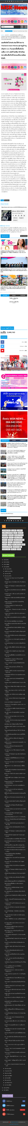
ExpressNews (4, 258)
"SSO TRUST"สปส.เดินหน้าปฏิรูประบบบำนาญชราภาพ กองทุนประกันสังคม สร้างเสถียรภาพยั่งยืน (16, 452)
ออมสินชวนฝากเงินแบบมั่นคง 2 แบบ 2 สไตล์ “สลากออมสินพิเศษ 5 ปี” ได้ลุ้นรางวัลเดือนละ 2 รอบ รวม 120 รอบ (13, 252)
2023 (5, 566)
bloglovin (21, 218)
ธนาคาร (7, 35)
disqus (14, 295)
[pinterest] (9, 1)
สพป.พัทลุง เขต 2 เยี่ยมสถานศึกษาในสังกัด (14, 724)
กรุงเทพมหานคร (4, 276)
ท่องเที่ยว (11, 535)
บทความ (5, 539)
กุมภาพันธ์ (7, 1082)
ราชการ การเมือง (18, 542)
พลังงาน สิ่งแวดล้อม (19, 539)
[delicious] (22, 1)
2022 (5, 1087)
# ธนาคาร (7, 200)
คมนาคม (21, 532)
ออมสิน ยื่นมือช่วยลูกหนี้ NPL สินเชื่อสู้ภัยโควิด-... (15, 881)
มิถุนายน (7, 1073)
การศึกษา (20, 530)
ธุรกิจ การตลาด (18, 537)
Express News (6, 549)
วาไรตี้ (9, 544)
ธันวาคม (7, 569)
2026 (5, 559)
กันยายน (7, 575)
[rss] (16, 1)
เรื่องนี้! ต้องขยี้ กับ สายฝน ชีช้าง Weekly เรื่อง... (15, 845)
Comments (23, 440)
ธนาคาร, (17, 62)
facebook (22, 295)
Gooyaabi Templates (14, 1124)
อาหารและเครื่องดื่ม (7, 546)
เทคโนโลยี (5, 537)
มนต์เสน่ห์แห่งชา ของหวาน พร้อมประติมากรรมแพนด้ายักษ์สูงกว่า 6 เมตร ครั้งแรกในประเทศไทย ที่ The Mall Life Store (13, 288)
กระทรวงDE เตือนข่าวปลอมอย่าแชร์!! (13, 702)
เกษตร (15, 532)
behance (15, 220)
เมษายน (7, 1078)
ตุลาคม (6, 573)
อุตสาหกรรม (16, 546)
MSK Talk (13, 549)
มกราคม (7, 1085)
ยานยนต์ (5, 542)
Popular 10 (5, 440)
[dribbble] (14, 1)
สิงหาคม (7, 1068)
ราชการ (10, 542)
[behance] (18, 1)
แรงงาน (4, 544)
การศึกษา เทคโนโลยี (7, 532)
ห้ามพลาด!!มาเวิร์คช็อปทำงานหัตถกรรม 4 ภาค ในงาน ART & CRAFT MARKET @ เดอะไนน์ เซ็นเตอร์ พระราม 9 (17, 491)
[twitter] (7, 1)
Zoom (3, 240)
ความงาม (5, 535)
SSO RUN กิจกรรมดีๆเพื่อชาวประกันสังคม (14, 621)
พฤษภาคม (7, 1075)
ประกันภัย (10, 539)
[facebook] (5, 1)
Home (2, 35)
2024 (5, 564)
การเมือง (14, 530)
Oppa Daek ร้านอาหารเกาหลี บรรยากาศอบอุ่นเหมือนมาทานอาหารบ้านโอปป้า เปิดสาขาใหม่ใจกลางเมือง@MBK (17, 464)
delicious (15, 218)
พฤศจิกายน (7, 571)
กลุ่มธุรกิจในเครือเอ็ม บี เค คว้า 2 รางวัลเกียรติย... (15, 816)
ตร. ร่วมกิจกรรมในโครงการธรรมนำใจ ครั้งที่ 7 (15, 847)
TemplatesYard (14, 1122)
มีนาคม (6, 1080)
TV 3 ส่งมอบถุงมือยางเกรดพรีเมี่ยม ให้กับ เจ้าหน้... (15, 838)
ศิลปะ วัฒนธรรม (16, 544)
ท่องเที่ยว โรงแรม (19, 535)
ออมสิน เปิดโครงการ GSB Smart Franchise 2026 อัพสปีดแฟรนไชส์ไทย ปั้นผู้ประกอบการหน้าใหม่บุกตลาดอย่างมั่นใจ (14, 270)
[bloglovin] (11, 1)
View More (24, 236)
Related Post (5, 236)
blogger (5, 295)
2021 (5, 1090)
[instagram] (20, 1)
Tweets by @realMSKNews (7, 513)
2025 (5, 562)
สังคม (23, 544)
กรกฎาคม (7, 1071)
